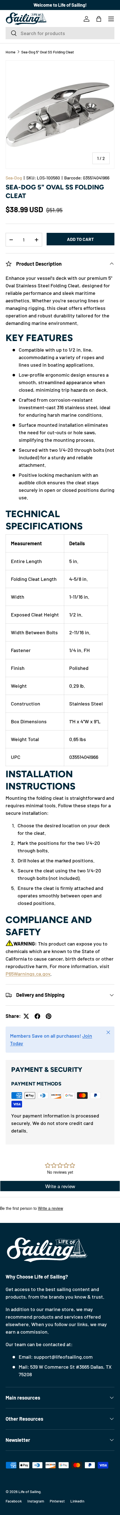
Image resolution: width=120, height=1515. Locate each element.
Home (10, 52)
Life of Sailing (29, 1491)
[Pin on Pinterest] (48, 1016)
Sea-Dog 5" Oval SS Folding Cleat (47, 52)
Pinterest (57, 1501)
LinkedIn (77, 1501)
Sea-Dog (14, 177)
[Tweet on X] (26, 1016)
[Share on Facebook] (37, 1016)
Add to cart (80, 239)
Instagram (35, 1501)
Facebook (14, 1501)
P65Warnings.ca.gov (28, 974)
